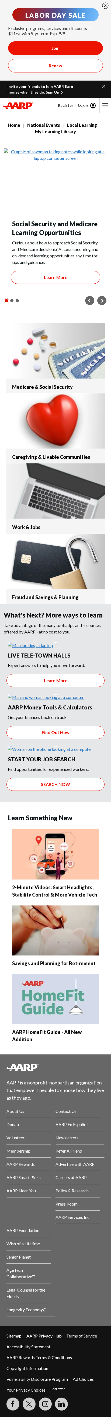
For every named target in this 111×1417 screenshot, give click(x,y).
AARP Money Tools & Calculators (50, 707)
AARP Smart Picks (23, 1177)
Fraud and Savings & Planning (45, 597)
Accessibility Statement (28, 1346)
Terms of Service (81, 1335)
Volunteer (15, 1137)
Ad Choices (83, 1379)
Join (55, 48)
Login (83, 105)
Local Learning (82, 125)
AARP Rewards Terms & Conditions (39, 1357)
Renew (55, 65)
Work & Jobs (26, 527)
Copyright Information (27, 1368)
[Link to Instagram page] (45, 1404)
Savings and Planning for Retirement (54, 963)
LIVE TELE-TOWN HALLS (39, 655)
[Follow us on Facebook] (12, 1404)
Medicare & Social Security (42, 387)
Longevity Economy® (26, 1309)
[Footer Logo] (55, 1067)
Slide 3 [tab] (17, 300)
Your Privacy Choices (26, 1389)
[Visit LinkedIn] (61, 1404)
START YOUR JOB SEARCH (41, 759)
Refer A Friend (69, 1150)
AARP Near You (21, 1190)
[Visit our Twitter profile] (29, 1404)
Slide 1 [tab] (6, 300)
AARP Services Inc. (73, 1217)
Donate (13, 1124)
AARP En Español (72, 1124)
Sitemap (14, 1335)
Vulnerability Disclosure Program (37, 1379)
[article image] (30, 645)
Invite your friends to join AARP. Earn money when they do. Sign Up (40, 89)
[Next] (101, 300)
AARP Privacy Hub (44, 1335)
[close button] (105, 6)
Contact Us (66, 1111)
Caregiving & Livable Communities (51, 457)
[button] (104, 85)
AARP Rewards (20, 1164)
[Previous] (89, 300)
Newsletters (67, 1137)
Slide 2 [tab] (12, 300)
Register (65, 105)
